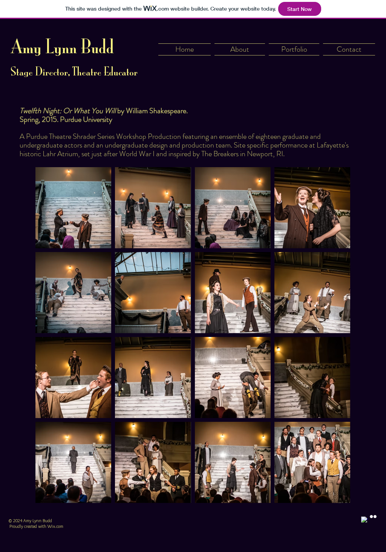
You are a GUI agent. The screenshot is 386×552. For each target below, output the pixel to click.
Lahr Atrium (60, 153)
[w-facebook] (364, 520)
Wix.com (55, 526)
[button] (73, 207)
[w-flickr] (373, 516)
